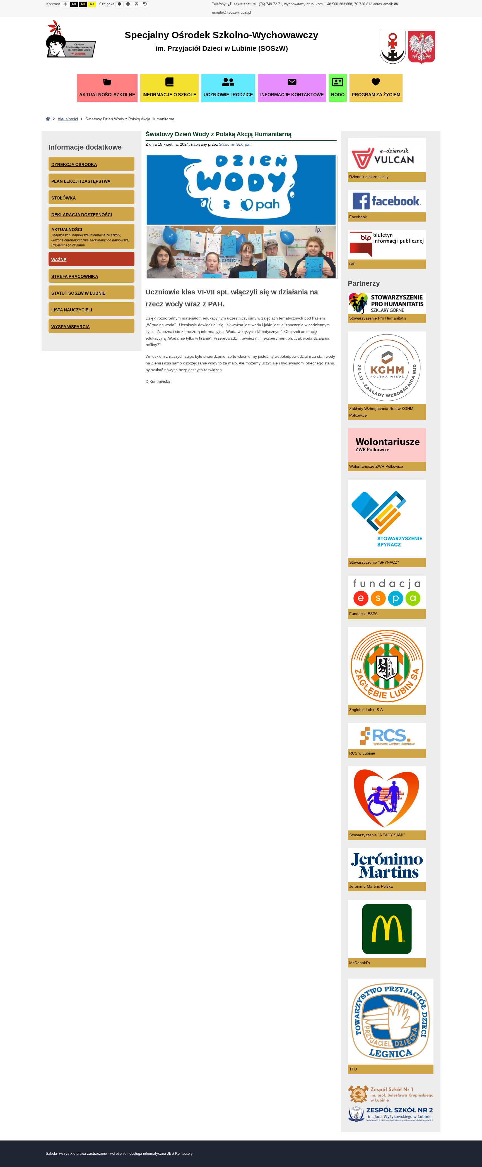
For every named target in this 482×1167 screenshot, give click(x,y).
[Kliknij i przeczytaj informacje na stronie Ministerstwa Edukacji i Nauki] (421, 48)
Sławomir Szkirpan (235, 144)
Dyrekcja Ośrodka (74, 164)
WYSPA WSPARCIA (70, 326)
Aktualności (68, 119)
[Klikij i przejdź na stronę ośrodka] (71, 38)
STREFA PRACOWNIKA (74, 276)
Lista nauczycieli (71, 310)
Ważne (58, 259)
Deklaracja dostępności (81, 214)
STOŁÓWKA (63, 198)
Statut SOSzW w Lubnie (78, 293)
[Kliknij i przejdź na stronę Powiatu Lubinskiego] (393, 48)
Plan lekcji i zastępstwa (80, 181)
